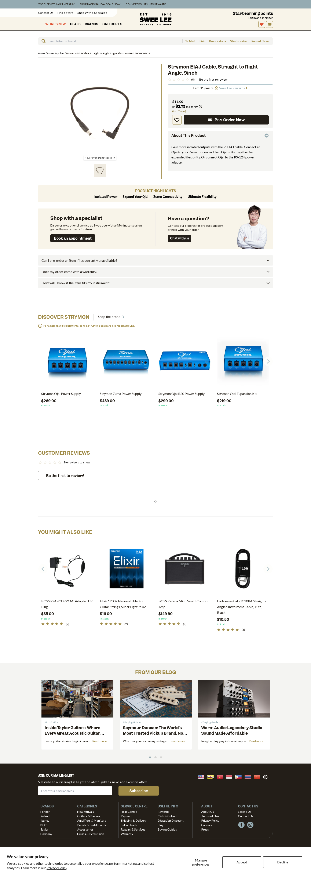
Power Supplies (56, 53)
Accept (242, 862)
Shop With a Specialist (92, 12)
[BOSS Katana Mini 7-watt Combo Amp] (184, 570)
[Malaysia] (202, 777)
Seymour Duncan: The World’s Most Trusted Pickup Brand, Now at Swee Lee (155, 733)
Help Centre (129, 811)
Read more (99, 741)
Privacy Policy (57, 868)
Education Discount (171, 820)
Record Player (260, 41)
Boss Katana (217, 41)
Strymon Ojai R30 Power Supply (181, 394)
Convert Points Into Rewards (146, 4)
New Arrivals (85, 811)
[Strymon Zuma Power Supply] (126, 363)
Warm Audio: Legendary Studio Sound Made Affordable (231, 730)
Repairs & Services (133, 829)
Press (205, 829)
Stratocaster (238, 41)
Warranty (127, 834)
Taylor (44, 829)
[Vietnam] (221, 777)
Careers (206, 825)
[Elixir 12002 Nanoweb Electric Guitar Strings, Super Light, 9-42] (126, 570)
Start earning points (253, 13)
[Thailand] (249, 777)
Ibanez (44, 820)
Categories (112, 24)
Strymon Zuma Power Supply (121, 394)
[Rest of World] (266, 777)
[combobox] (110, 41)
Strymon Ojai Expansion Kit (237, 394)
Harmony (46, 834)
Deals (75, 24)
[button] (100, 170)
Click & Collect (167, 816)
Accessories (85, 829)
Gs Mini (190, 41)
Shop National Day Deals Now (100, 4)
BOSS (44, 825)
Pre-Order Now (230, 120)
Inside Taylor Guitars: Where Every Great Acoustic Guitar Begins (72, 733)
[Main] (155, 19)
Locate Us (244, 811)
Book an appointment (73, 238)
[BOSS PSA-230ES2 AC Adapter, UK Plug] (67, 570)
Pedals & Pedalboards (91, 825)
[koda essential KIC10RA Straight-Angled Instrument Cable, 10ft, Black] (243, 570)
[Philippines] (239, 777)
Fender (45, 811)
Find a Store (65, 12)
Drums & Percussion (90, 834)
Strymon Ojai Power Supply (61, 394)
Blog (161, 825)
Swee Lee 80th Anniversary (56, 4)
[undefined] (42, 41)
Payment (127, 816)
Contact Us (45, 12)
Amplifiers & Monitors (91, 820)
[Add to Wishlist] (177, 119)
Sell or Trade (129, 825)
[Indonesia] (230, 777)
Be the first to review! (213, 79)
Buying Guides (167, 829)
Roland (45, 816)
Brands (91, 24)
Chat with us (179, 238)
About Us (207, 811)
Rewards (163, 811)
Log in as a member (260, 18)
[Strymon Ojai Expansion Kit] (243, 363)
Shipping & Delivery (133, 820)
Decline (282, 862)
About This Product (188, 135)
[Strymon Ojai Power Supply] (67, 363)
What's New (55, 24)
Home (42, 53)
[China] (258, 777)
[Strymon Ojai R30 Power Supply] (184, 363)
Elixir (202, 41)
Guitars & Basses (88, 816)
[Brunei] (211, 777)
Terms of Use (210, 816)
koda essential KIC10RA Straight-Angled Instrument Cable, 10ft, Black (241, 606)
